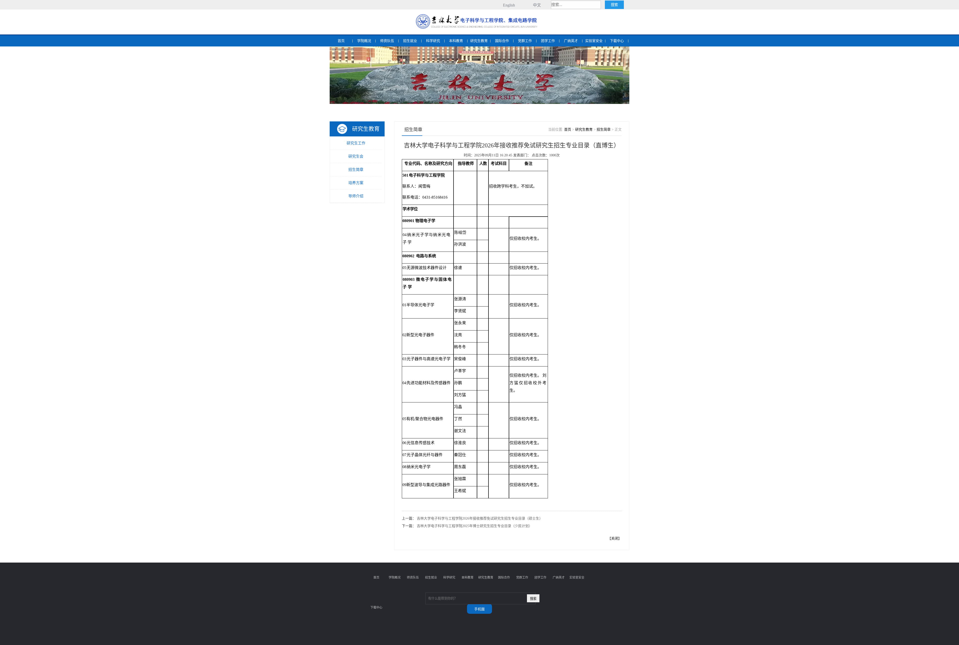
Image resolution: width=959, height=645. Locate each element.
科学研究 (433, 41)
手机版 (479, 609)
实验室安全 (594, 41)
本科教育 (456, 41)
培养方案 (355, 183)
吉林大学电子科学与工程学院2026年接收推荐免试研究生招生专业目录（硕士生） (480, 518)
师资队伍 (387, 41)
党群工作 (525, 41)
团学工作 (548, 41)
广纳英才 (571, 41)
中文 (537, 5)
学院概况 (364, 41)
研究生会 (355, 156)
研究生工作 (356, 143)
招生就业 (410, 41)
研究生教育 (479, 41)
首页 (341, 41)
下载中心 (617, 41)
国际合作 (502, 41)
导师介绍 (355, 196)
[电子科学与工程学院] (479, 14)
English (509, 5)
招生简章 (355, 170)
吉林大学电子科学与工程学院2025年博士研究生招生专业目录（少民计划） (474, 526)
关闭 (614, 538)
